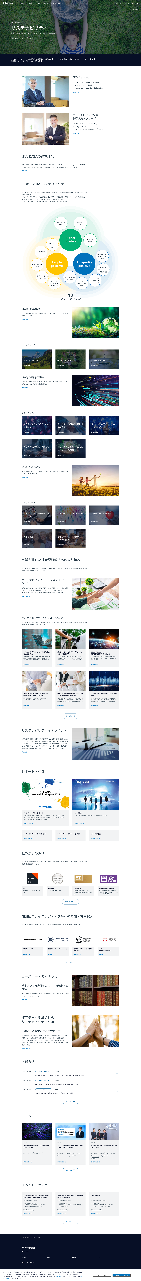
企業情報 (22, 3)
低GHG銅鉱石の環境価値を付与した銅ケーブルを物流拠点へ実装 (54, 1093)
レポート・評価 (88, 59)
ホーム (12, 22)
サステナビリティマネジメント (67, 59)
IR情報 (30, 3)
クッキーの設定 (102, 1275)
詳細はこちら (75, 92)
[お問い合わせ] (137, 3)
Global (29, 1251)
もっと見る (69, 716)
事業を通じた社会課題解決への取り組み (39, 59)
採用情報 (38, 3)
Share (135, 9)
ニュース (46, 3)
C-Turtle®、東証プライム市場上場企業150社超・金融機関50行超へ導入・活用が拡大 (60, 1075)
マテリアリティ (15, 59)
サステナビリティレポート (29, 38)
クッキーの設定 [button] (59, 1276)
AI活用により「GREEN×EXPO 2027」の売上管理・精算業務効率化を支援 (56, 1084)
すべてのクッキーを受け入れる (121, 1275)
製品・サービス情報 (56, 3)
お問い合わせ (14, 38)
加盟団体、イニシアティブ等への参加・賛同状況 (25, 61)
